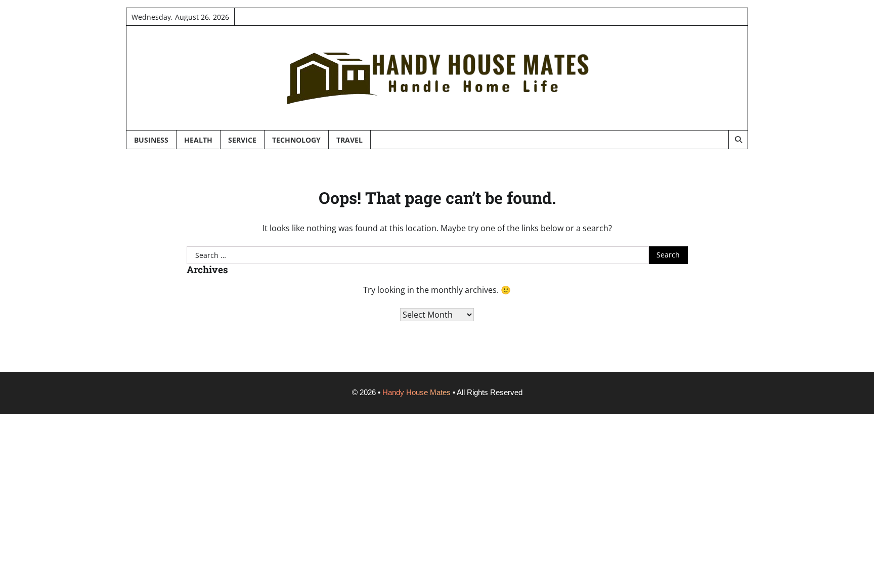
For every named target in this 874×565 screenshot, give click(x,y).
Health (198, 140)
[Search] (738, 139)
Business (151, 140)
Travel (349, 140)
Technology (296, 140)
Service (242, 140)
